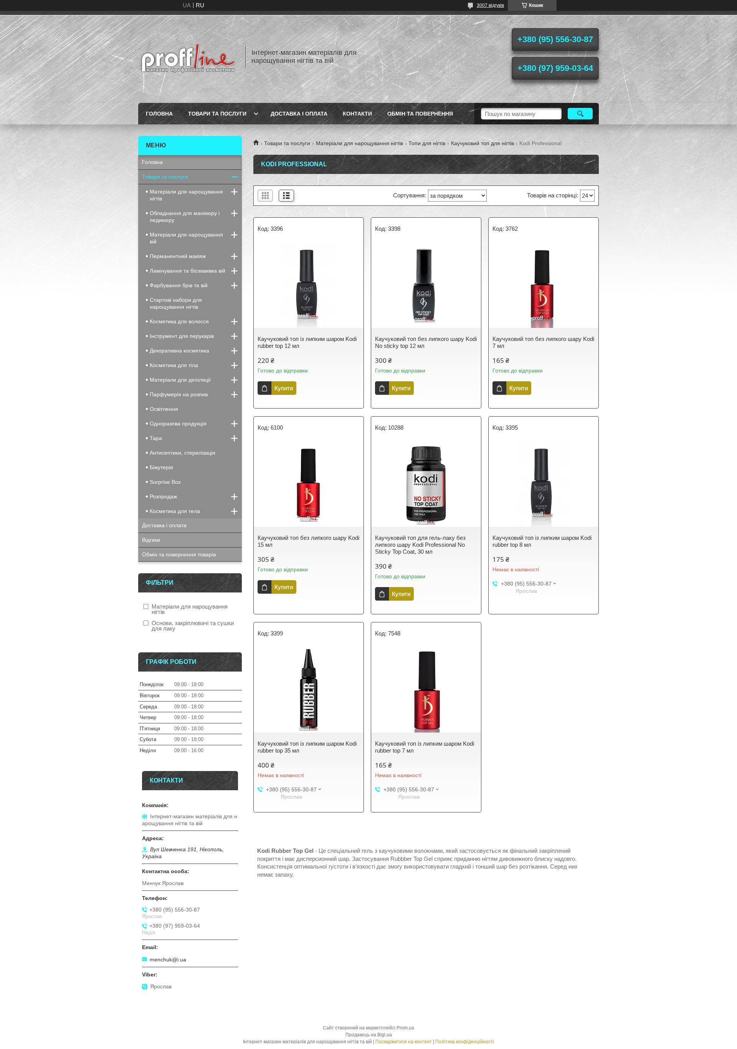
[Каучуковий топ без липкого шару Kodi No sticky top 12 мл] (426, 285)
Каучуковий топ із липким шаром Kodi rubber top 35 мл (307, 747)
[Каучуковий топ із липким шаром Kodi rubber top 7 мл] (426, 690)
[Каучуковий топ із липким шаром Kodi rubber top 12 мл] (309, 285)
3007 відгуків (490, 5)
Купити (283, 388)
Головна (159, 114)
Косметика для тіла (174, 365)
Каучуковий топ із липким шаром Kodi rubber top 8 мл (542, 541)
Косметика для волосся (179, 321)
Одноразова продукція (178, 423)
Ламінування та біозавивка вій (187, 271)
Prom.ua (405, 1028)
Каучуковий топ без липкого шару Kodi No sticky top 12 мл (426, 342)
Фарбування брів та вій (179, 285)
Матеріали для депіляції (180, 380)
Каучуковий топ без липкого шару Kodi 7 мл (543, 342)
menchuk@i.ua (168, 959)
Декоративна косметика (179, 350)
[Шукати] (580, 113)
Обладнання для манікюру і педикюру (185, 216)
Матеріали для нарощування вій (186, 238)
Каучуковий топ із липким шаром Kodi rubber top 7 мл (424, 747)
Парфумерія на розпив (179, 394)
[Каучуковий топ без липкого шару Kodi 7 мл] (543, 285)
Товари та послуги (217, 114)
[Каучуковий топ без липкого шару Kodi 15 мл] (309, 484)
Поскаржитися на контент (403, 1041)
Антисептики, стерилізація (182, 453)
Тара (156, 438)
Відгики (151, 540)
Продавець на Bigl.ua (368, 1034)
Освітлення (164, 409)
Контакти (357, 114)
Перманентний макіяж (178, 256)
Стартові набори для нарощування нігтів (176, 303)
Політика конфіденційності (464, 1041)
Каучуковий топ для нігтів (482, 143)
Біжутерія (161, 467)
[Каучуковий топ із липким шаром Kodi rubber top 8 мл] (543, 484)
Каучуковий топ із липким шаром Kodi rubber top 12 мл (307, 342)
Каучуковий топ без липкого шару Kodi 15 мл (308, 541)
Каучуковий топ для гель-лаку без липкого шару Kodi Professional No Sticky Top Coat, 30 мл (420, 544)
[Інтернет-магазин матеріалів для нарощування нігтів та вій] (188, 57)
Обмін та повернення (420, 114)
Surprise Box (165, 482)
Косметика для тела (175, 511)
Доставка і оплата (299, 114)
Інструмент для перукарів (182, 336)
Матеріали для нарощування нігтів (359, 143)
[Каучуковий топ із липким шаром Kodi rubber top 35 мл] (309, 690)
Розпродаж (163, 496)
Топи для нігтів (426, 143)
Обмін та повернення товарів (179, 554)
